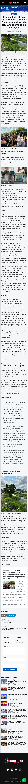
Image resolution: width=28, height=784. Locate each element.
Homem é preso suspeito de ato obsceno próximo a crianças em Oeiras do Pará (15, 703)
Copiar (3, 615)
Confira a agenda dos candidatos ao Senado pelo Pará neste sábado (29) (17, 716)
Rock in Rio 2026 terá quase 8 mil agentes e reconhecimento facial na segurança (16, 688)
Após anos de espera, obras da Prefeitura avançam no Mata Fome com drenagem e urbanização (16, 730)
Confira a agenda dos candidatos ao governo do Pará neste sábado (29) (17, 710)
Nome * (5, 657)
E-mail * (5, 663)
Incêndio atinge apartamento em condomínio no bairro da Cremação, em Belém (16, 681)
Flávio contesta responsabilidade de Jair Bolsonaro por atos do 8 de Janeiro (17, 696)
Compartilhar (11, 615)
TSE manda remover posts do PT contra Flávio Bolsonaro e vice (15, 737)
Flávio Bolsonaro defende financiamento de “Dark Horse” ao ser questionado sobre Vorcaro (16, 722)
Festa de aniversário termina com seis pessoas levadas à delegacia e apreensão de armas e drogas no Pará (16, 744)
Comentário (6, 646)
